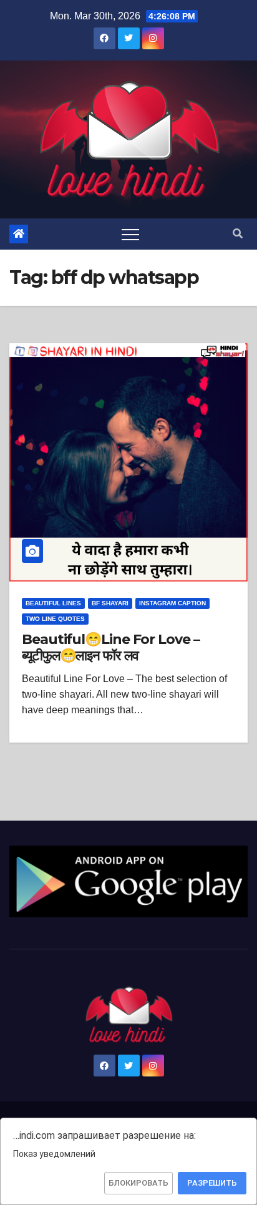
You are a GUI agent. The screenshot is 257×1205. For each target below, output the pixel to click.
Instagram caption (172, 603)
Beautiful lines (53, 603)
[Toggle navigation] (130, 234)
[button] (238, 233)
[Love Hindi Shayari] (128, 881)
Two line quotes (55, 618)
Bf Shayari (110, 603)
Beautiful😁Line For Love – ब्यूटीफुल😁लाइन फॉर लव (111, 647)
